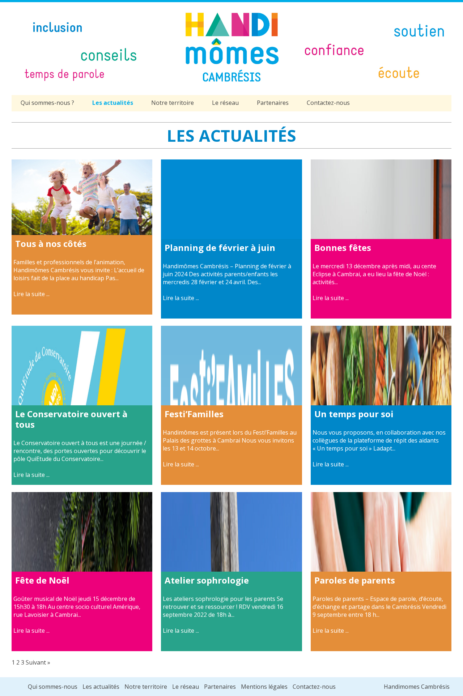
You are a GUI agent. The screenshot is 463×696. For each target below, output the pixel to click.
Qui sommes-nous (52, 687)
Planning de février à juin (220, 247)
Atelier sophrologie (207, 580)
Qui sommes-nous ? (47, 103)
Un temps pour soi (354, 414)
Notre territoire (172, 103)
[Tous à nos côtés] (82, 231)
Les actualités (112, 103)
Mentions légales (264, 687)
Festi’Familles (194, 414)
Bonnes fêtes (342, 247)
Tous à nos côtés (50, 243)
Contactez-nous (328, 103)
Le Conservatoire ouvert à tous (71, 419)
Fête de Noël (42, 580)
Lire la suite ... (31, 294)
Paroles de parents (354, 580)
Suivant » (38, 662)
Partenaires (273, 103)
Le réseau (225, 103)
